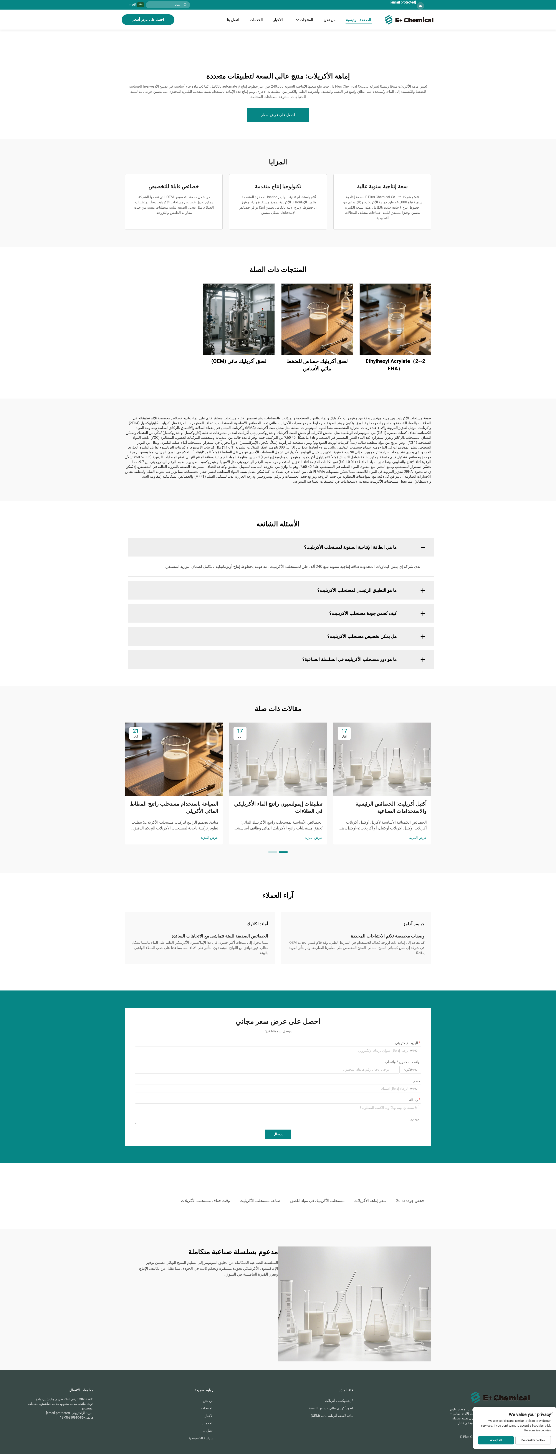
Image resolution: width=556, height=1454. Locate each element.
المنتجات (306, 20)
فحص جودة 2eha (410, 1200)
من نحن (330, 20)
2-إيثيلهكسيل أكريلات (339, 1401)
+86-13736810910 (72, 1417)
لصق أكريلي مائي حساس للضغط (330, 1408)
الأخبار (278, 20)
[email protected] (403, 2)
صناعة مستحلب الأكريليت (260, 1200)
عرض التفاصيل (395, 319)
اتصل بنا (233, 20)
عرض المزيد (418, 838)
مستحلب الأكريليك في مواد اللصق (317, 1200)
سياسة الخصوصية (201, 1438)
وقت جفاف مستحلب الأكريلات (205, 1200)
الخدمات (256, 20)
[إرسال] (185, 4)
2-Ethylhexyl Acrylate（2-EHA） (395, 365)
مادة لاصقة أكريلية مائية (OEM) (332, 1416)
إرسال (278, 1134)
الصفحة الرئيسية (358, 20)
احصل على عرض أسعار (148, 20)
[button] (283, 852)
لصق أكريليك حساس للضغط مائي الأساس (317, 365)
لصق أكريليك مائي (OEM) (238, 361)
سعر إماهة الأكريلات (370, 1200)
